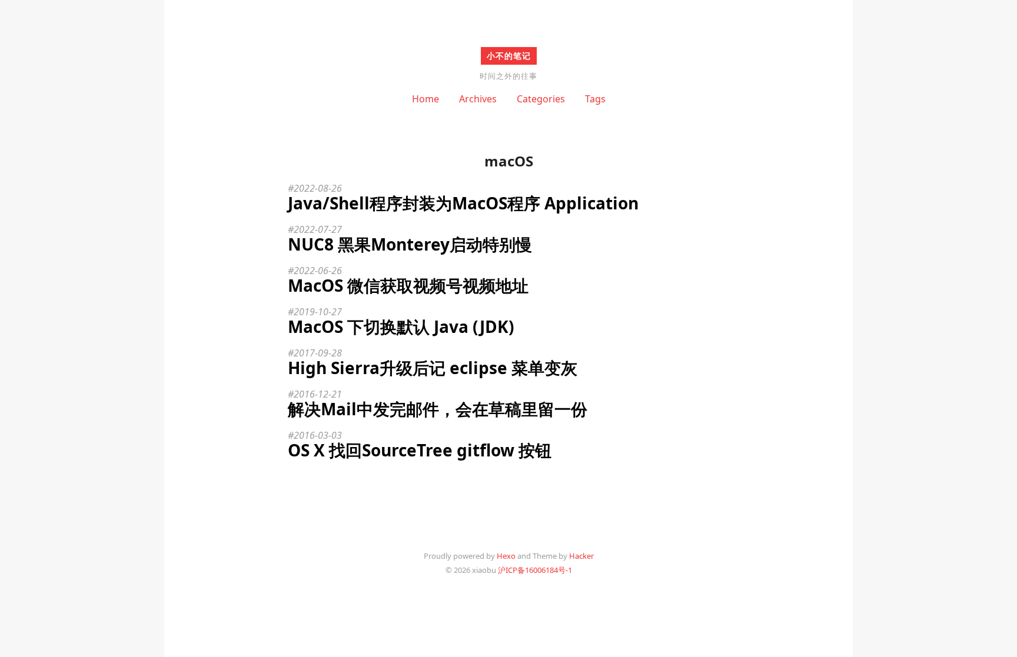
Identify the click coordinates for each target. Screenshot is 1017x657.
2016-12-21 (318, 394)
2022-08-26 (318, 188)
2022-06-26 (318, 270)
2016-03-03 (318, 435)
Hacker (581, 556)
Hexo (506, 556)
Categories (541, 99)
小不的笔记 (509, 55)
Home (425, 99)
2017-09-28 (318, 352)
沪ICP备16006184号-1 (535, 570)
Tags (595, 99)
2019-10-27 (318, 311)
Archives (478, 99)
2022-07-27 (318, 229)
